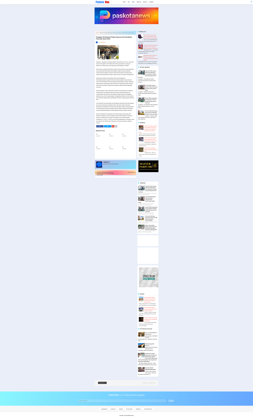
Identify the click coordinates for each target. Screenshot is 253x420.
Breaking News (102, 382)
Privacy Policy (129, 409)
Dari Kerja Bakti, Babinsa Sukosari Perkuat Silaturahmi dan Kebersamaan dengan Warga (147, 199)
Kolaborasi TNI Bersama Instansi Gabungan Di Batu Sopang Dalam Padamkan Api (150, 319)
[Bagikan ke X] (107, 126)
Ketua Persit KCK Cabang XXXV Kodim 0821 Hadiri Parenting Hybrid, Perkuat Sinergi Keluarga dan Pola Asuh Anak (147, 74)
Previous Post (131, 172)
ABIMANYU (106, 162)
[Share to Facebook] (100, 126)
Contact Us (113, 409)
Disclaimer (138, 409)
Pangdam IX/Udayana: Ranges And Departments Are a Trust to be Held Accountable (105, 173)
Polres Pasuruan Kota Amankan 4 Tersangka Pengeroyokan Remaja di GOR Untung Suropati (150, 139)
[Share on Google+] (113, 126)
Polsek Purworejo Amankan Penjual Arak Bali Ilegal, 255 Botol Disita (150, 150)
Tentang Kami (104, 409)
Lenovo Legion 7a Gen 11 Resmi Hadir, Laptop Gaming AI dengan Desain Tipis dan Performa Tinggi (150, 36)
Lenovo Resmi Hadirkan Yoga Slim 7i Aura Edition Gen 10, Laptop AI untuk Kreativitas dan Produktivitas (150, 47)
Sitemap (121, 409)
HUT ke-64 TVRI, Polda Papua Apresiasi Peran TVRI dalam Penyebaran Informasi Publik (151, 112)
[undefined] (102, 134)
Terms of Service (148, 409)
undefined (98, 135)
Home (97, 32)
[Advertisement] (147, 240)
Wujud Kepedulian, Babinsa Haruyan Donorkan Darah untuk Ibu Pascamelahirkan (150, 309)
